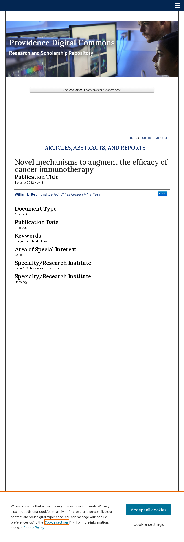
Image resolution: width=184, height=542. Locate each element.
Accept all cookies (148, 509)
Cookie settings (57, 522)
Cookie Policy (34, 527)
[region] (92, 516)
